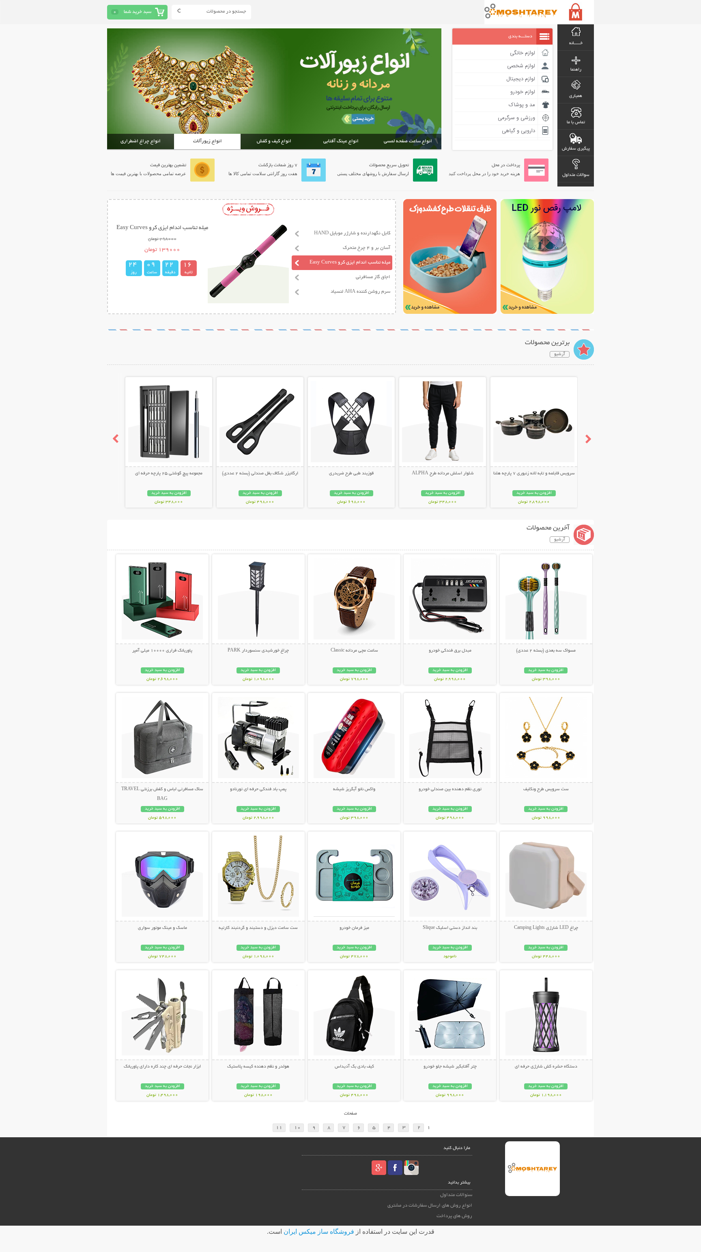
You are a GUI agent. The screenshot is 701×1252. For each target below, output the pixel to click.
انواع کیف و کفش (274, 141)
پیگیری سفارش (576, 148)
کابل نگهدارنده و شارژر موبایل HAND (352, 233)
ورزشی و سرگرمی (516, 118)
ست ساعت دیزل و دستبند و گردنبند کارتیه (258, 928)
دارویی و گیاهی (518, 130)
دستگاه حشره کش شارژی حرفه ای (546, 1066)
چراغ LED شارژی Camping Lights (546, 928)
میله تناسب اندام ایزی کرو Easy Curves (350, 262)
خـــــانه (576, 43)
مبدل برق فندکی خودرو (450, 650)
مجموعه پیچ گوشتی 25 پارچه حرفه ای (168, 473)
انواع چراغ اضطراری (140, 141)
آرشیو (559, 354)
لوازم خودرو (522, 92)
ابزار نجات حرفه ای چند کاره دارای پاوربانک (162, 1066)
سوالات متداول (575, 175)
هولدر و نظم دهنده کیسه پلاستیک (258, 1066)
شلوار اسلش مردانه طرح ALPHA (443, 473)
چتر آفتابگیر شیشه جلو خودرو (450, 1066)
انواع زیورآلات (207, 141)
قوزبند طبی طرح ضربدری (351, 473)
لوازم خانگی (522, 53)
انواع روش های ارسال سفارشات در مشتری (429, 1205)
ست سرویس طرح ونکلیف (546, 789)
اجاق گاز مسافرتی (373, 277)
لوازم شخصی (521, 66)
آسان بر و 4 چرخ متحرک (366, 248)
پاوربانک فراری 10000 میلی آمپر (162, 650)
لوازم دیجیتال (520, 79)
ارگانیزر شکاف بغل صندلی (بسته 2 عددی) (260, 473)
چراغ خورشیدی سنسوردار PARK (258, 650)
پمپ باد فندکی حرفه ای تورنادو (258, 789)
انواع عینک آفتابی (341, 141)
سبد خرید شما (137, 12)
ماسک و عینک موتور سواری (162, 928)
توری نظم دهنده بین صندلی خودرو (450, 789)
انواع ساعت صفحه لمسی (408, 141)
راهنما (575, 69)
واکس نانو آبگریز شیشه (354, 789)
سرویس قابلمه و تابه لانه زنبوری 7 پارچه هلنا (534, 473)
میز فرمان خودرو (354, 928)
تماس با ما (576, 122)
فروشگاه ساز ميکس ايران (319, 1231)
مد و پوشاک (522, 105)
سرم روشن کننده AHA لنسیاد (360, 291)
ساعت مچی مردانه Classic (354, 650)
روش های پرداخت (454, 1216)
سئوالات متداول (456, 1195)
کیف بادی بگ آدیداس (354, 1066)
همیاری (575, 96)
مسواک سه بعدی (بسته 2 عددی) (546, 650)
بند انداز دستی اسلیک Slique (450, 928)
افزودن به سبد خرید (534, 493)
